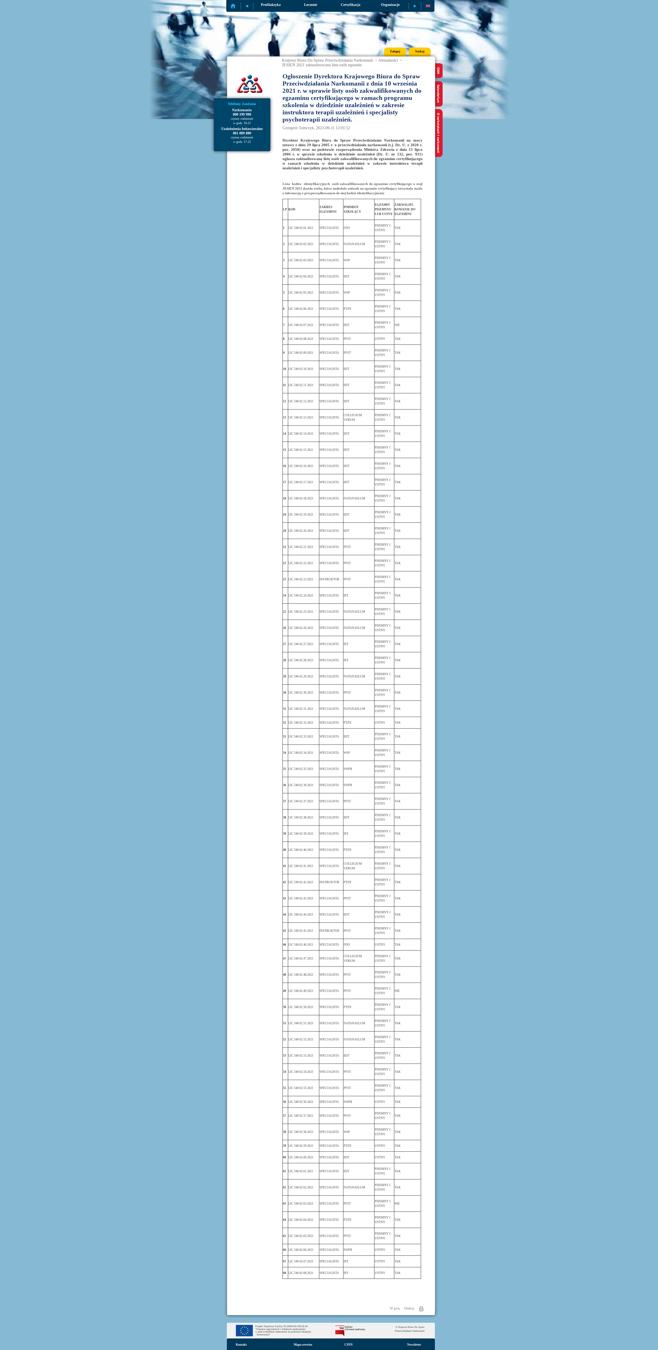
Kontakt (241, 1344)
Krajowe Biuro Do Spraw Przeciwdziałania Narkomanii (327, 60)
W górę (395, 1308)
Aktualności (388, 60)
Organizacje (390, 5)
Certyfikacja (350, 5)
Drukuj (409, 1308)
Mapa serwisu (303, 1344)
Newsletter (414, 1344)
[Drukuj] (421, 1308)
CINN (348, 1344)
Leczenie (310, 5)
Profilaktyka (271, 5)
